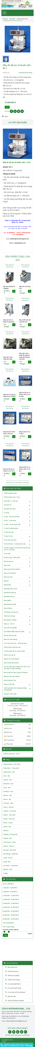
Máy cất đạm (8, 608)
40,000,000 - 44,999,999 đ (11, 919)
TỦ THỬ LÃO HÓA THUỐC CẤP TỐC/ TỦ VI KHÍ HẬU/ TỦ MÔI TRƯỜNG (17, 667)
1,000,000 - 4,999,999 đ (10, 888)
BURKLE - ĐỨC (7, 869)
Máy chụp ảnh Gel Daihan (12, 569)
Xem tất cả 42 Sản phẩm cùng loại (17, 482)
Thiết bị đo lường (9, 616)
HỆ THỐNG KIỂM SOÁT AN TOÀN (14, 631)
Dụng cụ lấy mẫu (9, 684)
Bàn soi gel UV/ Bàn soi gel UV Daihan (16, 672)
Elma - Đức (6, 776)
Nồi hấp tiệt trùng (9, 509)
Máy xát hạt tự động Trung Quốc (8, 321)
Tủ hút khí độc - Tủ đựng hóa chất (15, 544)
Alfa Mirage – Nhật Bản (10, 854)
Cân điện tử (7, 505)
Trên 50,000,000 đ (8, 923)
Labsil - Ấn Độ (7, 858)
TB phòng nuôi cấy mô (11, 612)
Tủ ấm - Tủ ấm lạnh (10, 520)
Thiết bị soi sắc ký (9, 655)
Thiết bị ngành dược (10, 493)
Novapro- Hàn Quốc (10, 694)
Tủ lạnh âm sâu (9, 532)
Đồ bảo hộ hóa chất (10, 635)
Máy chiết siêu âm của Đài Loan (25, 321)
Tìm (5, 935)
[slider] (4, 932)
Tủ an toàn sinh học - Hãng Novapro (15, 643)
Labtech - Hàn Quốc (9, 811)
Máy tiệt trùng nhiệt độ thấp (8, 358)
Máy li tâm (7, 565)
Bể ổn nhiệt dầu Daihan (11, 663)
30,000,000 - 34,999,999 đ (11, 911)
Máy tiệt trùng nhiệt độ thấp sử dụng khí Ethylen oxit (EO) (24, 356)
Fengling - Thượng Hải (10, 834)
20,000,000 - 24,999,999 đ (11, 903)
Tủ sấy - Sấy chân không (11, 516)
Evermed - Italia (8, 803)
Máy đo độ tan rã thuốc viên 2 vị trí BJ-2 (24, 469)
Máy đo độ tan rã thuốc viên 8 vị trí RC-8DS (24, 394)
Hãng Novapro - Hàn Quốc (11, 764)
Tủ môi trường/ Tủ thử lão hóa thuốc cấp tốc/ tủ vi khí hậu (17, 549)
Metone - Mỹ (7, 795)
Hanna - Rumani (8, 807)
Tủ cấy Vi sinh (8, 536)
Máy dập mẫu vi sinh (10, 589)
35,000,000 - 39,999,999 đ (11, 915)
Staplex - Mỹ (7, 838)
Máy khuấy (7, 585)
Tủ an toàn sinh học (10, 540)
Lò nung (6, 513)
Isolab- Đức (7, 862)
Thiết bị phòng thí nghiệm (16, 1000)
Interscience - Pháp (9, 842)
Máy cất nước (8, 577)
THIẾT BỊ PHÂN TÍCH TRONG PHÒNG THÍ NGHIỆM (15, 689)
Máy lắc (6, 581)
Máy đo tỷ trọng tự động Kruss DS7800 (9, 395)
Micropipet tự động (10, 620)
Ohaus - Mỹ (7, 826)
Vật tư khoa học (12, 967)
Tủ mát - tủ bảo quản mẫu (12, 524)
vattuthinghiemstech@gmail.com (16, 1021)
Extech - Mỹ (7, 799)
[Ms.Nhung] (18, 708)
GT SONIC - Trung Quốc (10, 865)
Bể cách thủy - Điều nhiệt (12, 557)
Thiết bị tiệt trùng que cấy (12, 647)
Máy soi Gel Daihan (10, 573)
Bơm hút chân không (10, 639)
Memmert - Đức (8, 784)
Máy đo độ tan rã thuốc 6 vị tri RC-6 (9, 470)
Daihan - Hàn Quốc (9, 815)
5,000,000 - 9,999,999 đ (10, 892)
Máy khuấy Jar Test (10, 680)
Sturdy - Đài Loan (8, 819)
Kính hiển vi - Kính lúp (11, 501)
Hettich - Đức (7, 780)
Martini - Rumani (8, 846)
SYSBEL (5, 873)
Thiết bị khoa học (13, 971)
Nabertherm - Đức (9, 772)
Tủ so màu (7, 553)
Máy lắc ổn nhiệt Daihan (11, 659)
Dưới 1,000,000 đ (8, 884)
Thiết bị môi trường (14, 980)
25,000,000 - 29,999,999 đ (11, 907)
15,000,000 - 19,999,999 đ (11, 899)
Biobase (5, 830)
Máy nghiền (7, 600)
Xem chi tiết (11, 283)
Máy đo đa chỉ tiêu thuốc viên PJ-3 (9, 433)
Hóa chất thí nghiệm (10, 628)
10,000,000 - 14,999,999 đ (11, 895)
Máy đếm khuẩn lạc (10, 592)
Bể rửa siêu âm (8, 561)
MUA (7, 107)
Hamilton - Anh (8, 791)
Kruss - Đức (7, 787)
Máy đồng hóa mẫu (10, 604)
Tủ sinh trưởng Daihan (11, 528)
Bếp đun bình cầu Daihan (12, 676)
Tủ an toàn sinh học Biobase (16, 992)
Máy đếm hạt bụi (9, 596)
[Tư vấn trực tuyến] (17, 703)
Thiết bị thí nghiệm (14, 975)
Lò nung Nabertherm (14, 984)
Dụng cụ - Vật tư (9, 624)
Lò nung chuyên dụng (14, 988)
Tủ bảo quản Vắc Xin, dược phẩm (14, 651)
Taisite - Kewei (7, 823)
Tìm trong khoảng (8, 927)
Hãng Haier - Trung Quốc (11, 768)
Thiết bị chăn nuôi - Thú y (12, 497)
